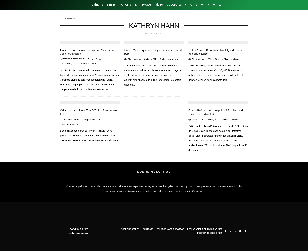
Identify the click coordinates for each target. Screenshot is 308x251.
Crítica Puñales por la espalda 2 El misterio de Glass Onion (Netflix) (216, 112)
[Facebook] (185, 5)
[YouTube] (202, 5)
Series (111, 4)
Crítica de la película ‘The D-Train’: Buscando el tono (88, 112)
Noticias (125, 4)
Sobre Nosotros (130, 229)
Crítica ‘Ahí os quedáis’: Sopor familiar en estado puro (153, 52)
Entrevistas (143, 4)
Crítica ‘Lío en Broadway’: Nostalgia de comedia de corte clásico (217, 52)
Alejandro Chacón (72, 120)
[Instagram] (196, 5)
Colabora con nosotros (170, 229)
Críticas (97, 4)
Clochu (195, 120)
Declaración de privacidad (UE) (204, 229)
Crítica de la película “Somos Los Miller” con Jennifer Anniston (87, 52)
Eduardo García (94, 59)
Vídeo (159, 4)
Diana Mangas (134, 59)
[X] (191, 5)
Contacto (148, 229)
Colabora (174, 4)
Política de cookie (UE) (209, 233)
